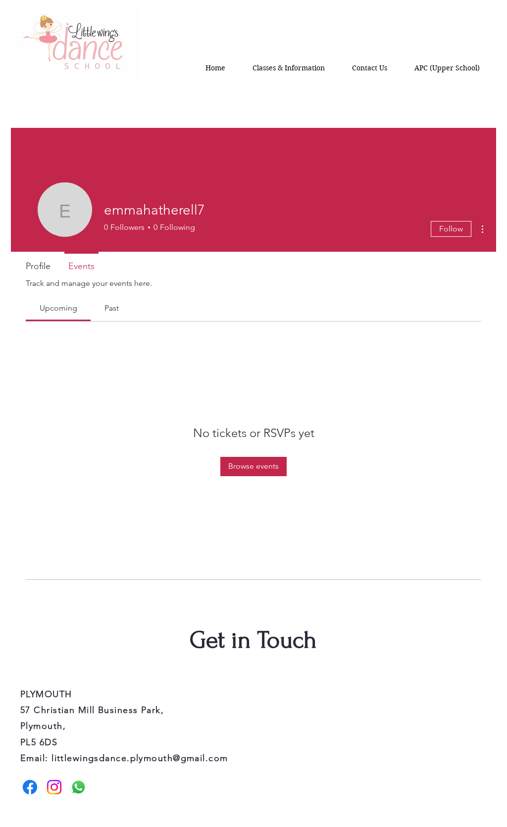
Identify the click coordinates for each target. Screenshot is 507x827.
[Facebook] (30, 787)
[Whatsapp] (78, 787)
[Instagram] (54, 787)
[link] (58, 308)
